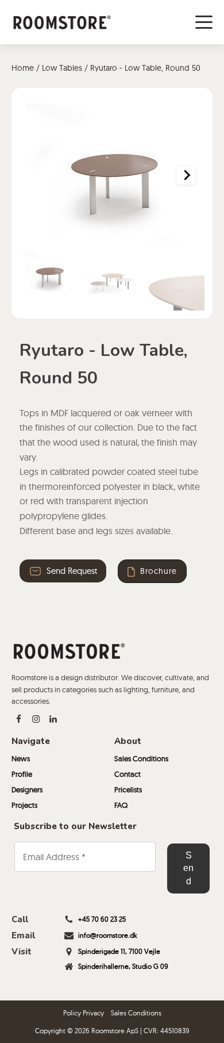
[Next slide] (186, 175)
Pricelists (128, 789)
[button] (49, 274)
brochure (158, 571)
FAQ (121, 805)
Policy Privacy (83, 1013)
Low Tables (62, 68)
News (20, 758)
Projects (24, 805)
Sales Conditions (141, 758)
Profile (21, 774)
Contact (127, 774)
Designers (27, 789)
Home (22, 68)
